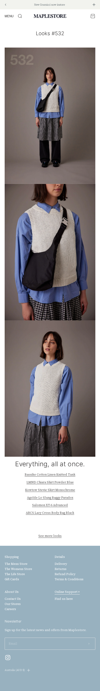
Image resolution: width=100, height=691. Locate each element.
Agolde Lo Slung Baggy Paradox (50, 498)
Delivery (61, 564)
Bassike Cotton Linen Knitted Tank (50, 475)
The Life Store (15, 574)
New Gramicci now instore (49, 5)
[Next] (94, 4)
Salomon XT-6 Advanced (50, 505)
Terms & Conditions (69, 579)
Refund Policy (65, 574)
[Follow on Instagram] (8, 657)
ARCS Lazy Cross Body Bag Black (50, 513)
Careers (10, 609)
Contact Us (13, 599)
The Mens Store (16, 564)
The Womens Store (18, 569)
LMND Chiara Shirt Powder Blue (50, 482)
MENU (9, 16)
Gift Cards (12, 579)
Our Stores (13, 604)
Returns (61, 569)
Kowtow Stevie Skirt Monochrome (50, 490)
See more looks (50, 536)
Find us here (64, 599)
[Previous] (5, 4)
